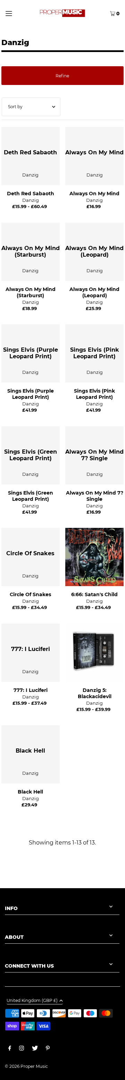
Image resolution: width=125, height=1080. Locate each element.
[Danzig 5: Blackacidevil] (94, 653)
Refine (62, 75)
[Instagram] (21, 1049)
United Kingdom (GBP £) (32, 1000)
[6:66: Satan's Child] (94, 557)
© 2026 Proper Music (26, 1066)
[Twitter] (35, 1049)
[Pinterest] (48, 1049)
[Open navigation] (15, 12)
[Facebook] (9, 1049)
